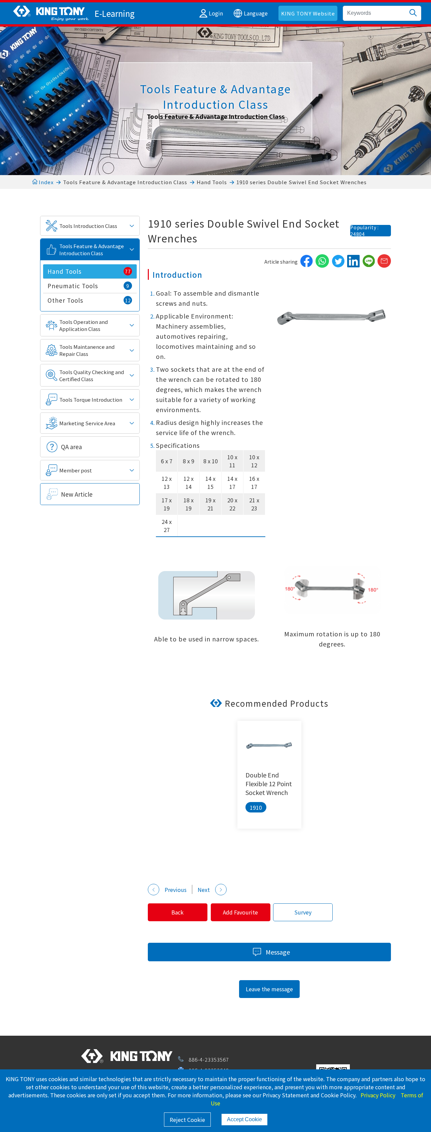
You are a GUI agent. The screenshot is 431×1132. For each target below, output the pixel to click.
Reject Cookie (187, 1120)
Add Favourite (240, 912)
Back (177, 912)
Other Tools (89, 300)
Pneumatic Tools (88, 285)
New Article (77, 494)
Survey (302, 912)
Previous (176, 890)
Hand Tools (212, 182)
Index (45, 182)
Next (204, 890)
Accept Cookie (244, 1119)
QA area (71, 446)
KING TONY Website (308, 13)
